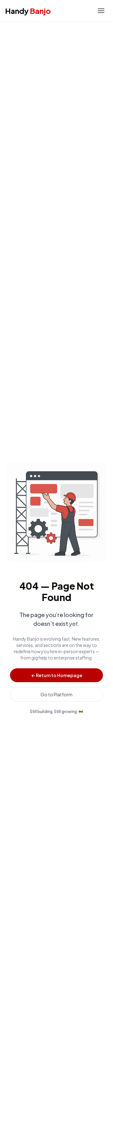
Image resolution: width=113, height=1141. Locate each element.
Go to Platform (56, 694)
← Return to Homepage (56, 675)
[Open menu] (101, 11)
